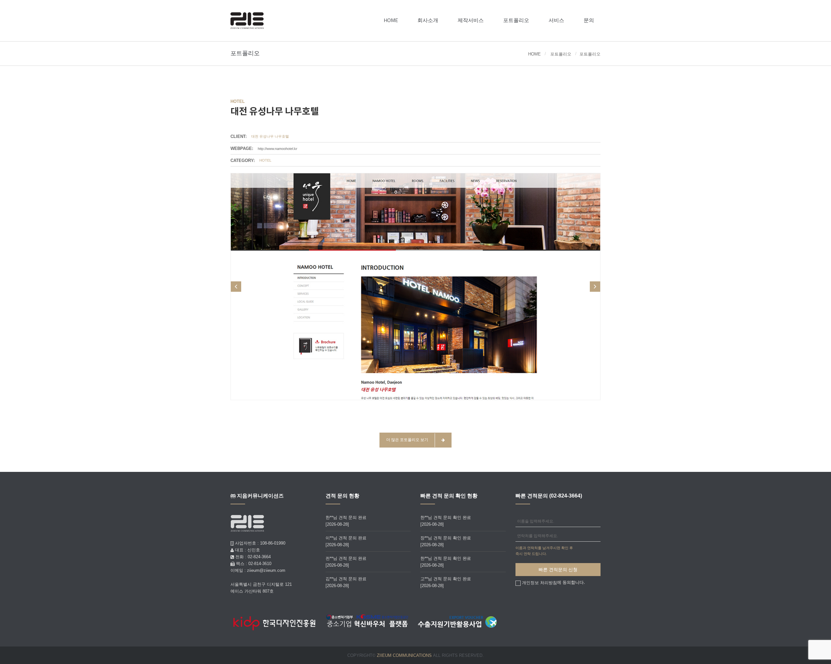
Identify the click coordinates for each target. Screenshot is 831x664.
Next (595, 286)
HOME (391, 20)
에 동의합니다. (553, 582)
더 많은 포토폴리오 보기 (407, 439)
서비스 (556, 20)
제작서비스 (471, 20)
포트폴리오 (516, 20)
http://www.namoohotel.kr (277, 148)
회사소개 (427, 20)
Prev (236, 286)
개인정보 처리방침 (539, 582)
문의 (589, 20)
